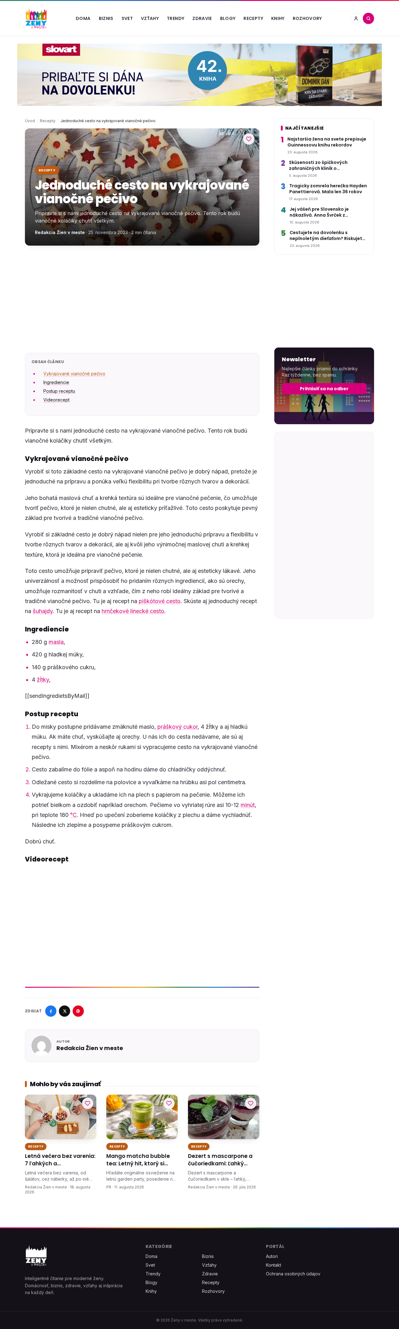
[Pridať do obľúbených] (248, 139)
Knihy (278, 18)
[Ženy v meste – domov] (36, 18)
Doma (83, 18)
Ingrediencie (56, 382)
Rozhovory (307, 18)
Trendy (175, 18)
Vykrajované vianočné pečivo (74, 373)
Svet (127, 18)
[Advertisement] (142, 299)
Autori (272, 1256)
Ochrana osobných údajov (293, 1273)
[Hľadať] (368, 18)
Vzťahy (150, 18)
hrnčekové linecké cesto (133, 611)
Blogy (228, 18)
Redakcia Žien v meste (60, 232)
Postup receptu (59, 391)
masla (56, 642)
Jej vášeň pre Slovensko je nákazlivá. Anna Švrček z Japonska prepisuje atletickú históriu (323, 212)
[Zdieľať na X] (64, 1011)
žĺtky (43, 679)
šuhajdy (43, 611)
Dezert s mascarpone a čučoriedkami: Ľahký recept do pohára (220, 1160)
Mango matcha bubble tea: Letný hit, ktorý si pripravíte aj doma (138, 1160)
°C (73, 815)
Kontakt (273, 1265)
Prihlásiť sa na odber (324, 389)
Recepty (253, 18)
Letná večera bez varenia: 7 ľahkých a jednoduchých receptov (60, 1160)
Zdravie (202, 18)
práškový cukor (177, 726)
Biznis (106, 18)
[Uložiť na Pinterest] (78, 1011)
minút (248, 805)
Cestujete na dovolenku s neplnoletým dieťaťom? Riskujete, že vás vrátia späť (328, 236)
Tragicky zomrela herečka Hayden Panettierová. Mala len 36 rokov (328, 189)
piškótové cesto (159, 601)
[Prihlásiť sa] (356, 18)
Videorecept (56, 399)
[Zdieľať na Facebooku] (50, 1011)
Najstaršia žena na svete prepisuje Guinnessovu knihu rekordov (326, 142)
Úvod (30, 120)
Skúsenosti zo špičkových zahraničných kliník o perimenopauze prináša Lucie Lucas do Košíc (323, 166)
